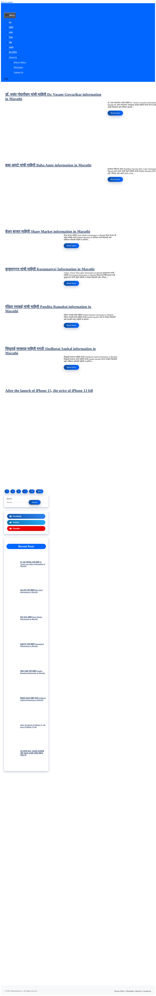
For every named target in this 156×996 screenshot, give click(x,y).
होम (10, 22)
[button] (6, 79)
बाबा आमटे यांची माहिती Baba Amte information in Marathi (48, 165)
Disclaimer (18, 67)
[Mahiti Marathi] (22, 10)
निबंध (11, 37)
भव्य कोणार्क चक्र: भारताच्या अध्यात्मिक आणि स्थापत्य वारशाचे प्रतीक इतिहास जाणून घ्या (32, 753)
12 (32, 491)
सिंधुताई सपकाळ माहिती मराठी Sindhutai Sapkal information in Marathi (33, 699)
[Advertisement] (26, 874)
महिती (11, 27)
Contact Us (18, 72)
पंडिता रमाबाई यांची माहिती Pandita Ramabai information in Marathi (32, 672)
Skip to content (7, 2)
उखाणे (11, 47)
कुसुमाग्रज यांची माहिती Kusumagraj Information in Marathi (49, 269)
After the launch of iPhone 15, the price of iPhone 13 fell (49, 390)
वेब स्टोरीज (13, 52)
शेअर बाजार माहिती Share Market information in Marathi (47, 231)
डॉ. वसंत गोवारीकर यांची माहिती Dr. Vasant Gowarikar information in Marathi (32, 564)
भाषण (11, 32)
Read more (115, 113)
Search (9, 499)
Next (39, 491)
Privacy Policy (20, 62)
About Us (13, 57)
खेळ (10, 42)
